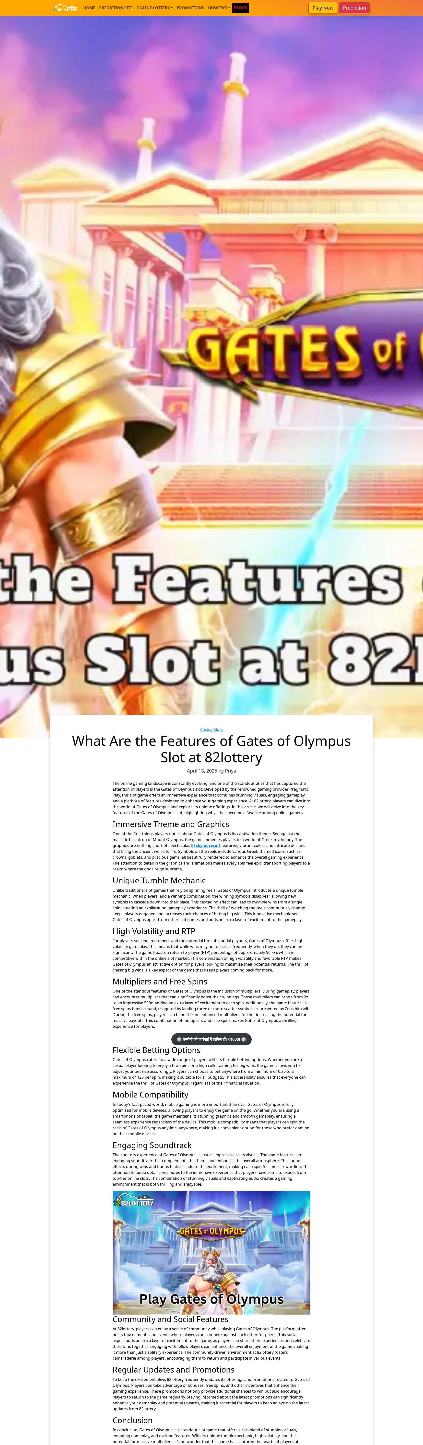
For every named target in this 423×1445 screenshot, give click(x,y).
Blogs (240, 8)
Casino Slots (211, 729)
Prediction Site (115, 8)
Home (89, 8)
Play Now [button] (323, 7)
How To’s (217, 8)
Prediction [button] (354, 7)
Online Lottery (153, 8)
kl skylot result (205, 845)
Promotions (190, 8)
